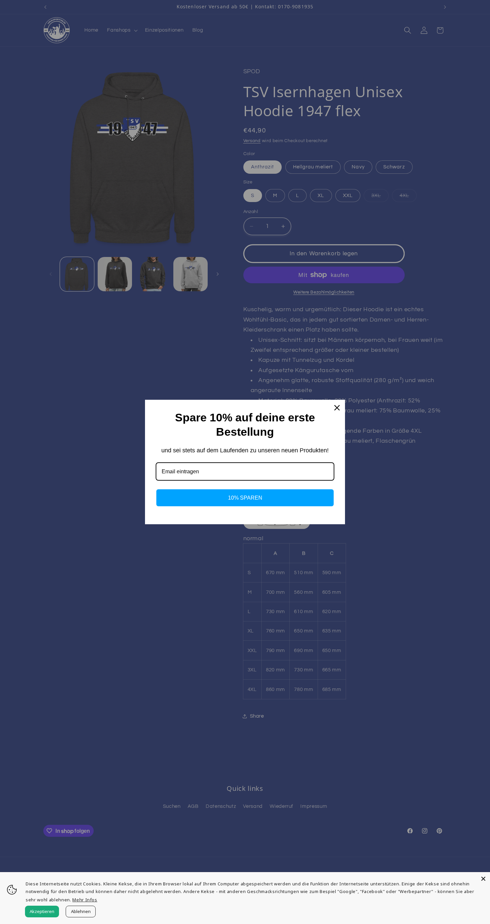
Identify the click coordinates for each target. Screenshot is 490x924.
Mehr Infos (84, 900)
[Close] (483, 878)
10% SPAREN (245, 498)
